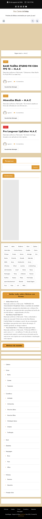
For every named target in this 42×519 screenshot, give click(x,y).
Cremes (9, 380)
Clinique (6, 254)
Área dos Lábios (11, 410)
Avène (13, 246)
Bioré (28, 246)
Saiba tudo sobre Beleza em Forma (22, 295)
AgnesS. (10, 81)
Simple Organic (30, 281)
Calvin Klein (7, 250)
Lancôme (22, 266)
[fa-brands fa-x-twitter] (18, 6)
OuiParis (6, 278)
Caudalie (28, 250)
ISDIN (5, 262)
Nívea (15, 274)
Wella (24, 285)
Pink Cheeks (30, 278)
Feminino (9, 479)
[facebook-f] (16, 6)
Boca (5, 127)
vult (18, 285)
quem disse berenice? (9, 281)
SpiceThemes (21, 516)
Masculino (10, 485)
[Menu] (3, 21)
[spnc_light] (37, 21)
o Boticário (23, 274)
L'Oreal (15, 266)
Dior (36, 254)
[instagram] (23, 6)
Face (5, 61)
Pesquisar (9, 161)
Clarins (35, 250)
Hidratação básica (12, 421)
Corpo (7, 370)
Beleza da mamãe (14, 345)
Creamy (14, 254)
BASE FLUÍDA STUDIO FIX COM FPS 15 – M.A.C (20, 67)
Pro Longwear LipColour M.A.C (20, 131)
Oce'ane (31, 274)
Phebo (21, 278)
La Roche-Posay (32, 266)
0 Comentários (20, 81)
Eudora (6, 258)
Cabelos (8, 364)
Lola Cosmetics (8, 270)
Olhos (8, 467)
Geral (7, 440)
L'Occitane (6, 266)
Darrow (21, 254)
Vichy (11, 285)
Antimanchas (10, 404)
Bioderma (20, 246)
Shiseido (21, 281)
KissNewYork (21, 262)
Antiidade (9, 398)
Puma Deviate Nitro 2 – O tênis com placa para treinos (20, 328)
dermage (29, 254)
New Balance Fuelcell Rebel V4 (14, 315)
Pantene (14, 278)
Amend (6, 246)
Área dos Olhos (11, 415)
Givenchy (13, 258)
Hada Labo (30, 258)
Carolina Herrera (18, 250)
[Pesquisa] (33, 20)
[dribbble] (21, 6)
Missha (24, 270)
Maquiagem (9, 451)
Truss (5, 285)
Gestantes (8, 446)
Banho (9, 375)
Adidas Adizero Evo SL (12, 302)
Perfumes (8, 475)
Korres (29, 262)
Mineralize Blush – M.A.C (17, 100)
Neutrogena (7, 274)
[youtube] (26, 6)
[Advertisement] (21, 36)
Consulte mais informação (11, 87)
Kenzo (12, 262)
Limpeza (9, 427)
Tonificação (10, 432)
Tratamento (10, 386)
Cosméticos (9, 394)
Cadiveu (35, 246)
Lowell (17, 270)
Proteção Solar (10, 492)
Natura (31, 270)
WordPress (22, 514)
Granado (22, 258)
